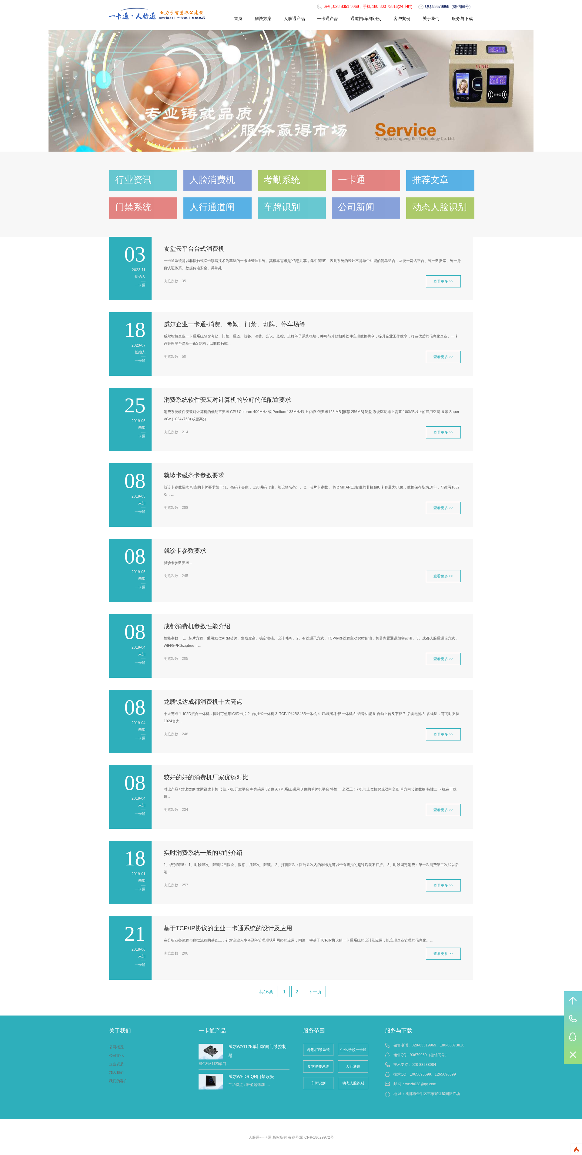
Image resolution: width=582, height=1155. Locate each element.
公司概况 (116, 1047)
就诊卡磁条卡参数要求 (194, 475)
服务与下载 (462, 18)
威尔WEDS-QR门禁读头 (251, 1076)
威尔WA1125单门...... (215, 1064)
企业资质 (116, 1064)
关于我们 (431, 18)
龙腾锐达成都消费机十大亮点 (203, 701)
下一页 (315, 991)
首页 (238, 18)
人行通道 (353, 1066)
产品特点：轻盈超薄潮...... (249, 1085)
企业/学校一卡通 (353, 1050)
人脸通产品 (294, 18)
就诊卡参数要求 (185, 550)
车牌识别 (318, 1083)
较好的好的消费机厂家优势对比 (206, 777)
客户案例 (401, 18)
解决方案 (263, 18)
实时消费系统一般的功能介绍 (203, 852)
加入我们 (116, 1072)
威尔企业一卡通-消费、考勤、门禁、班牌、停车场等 (234, 324)
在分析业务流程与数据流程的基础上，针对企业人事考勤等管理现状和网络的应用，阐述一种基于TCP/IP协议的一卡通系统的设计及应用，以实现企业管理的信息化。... (298, 940)
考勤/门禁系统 (318, 1050)
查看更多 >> (443, 281)
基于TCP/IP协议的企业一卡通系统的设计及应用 (228, 928)
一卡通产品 (327, 18)
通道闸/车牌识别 (365, 18)
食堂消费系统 (318, 1066)
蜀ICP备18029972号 (317, 1137)
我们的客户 (118, 1081)
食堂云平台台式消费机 (194, 248)
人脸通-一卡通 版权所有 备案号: (274, 1137)
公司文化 (116, 1055)
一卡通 (140, 285)
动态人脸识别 (353, 1083)
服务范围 (314, 1031)
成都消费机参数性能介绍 (197, 626)
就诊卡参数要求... (178, 563)
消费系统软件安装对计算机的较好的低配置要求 (227, 399)
